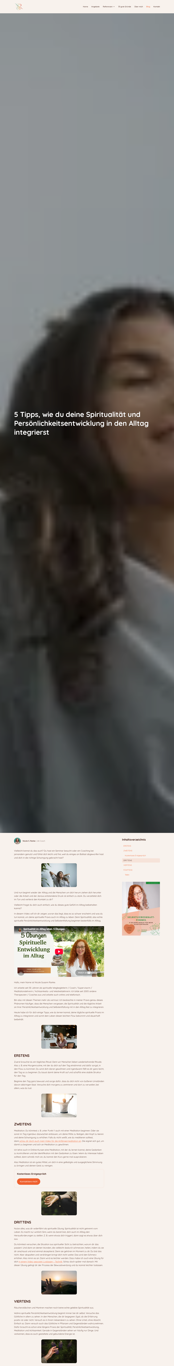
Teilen (127, 875)
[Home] (19, 6)
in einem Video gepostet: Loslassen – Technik (40, 1261)
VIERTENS (127, 865)
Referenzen (108, 6)
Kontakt (156, 6)
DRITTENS (127, 860)
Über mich (138, 6)
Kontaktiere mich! (28, 1181)
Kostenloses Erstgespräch (135, 855)
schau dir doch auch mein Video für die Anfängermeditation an (50, 1141)
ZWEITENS (127, 851)
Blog (148, 6)
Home (85, 6)
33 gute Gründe (124, 6)
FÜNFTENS (127, 870)
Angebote (95, 6)
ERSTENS (127, 846)
